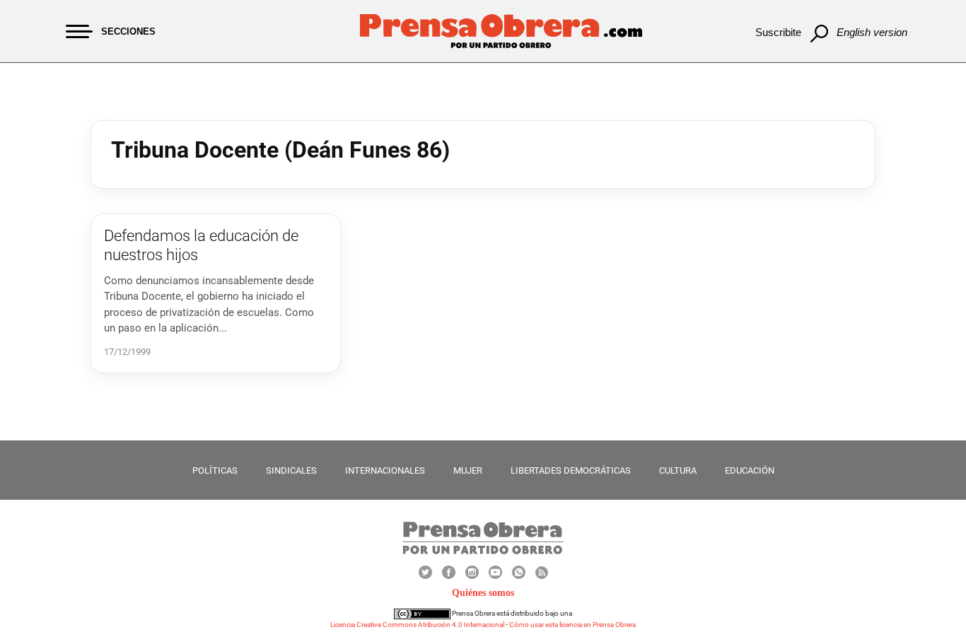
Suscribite (778, 32)
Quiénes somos (483, 592)
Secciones (128, 31)
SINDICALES (291, 470)
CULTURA (678, 470)
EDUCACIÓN (749, 470)
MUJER (467, 470)
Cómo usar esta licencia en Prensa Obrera (572, 624)
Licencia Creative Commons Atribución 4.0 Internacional (417, 624)
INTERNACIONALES (385, 470)
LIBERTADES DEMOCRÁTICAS (571, 470)
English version (872, 32)
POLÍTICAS (215, 470)
